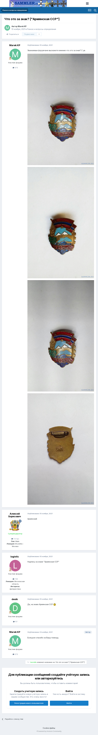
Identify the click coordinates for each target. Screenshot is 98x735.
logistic (14, 556)
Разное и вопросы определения (41, 29)
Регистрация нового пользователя (28, 703)
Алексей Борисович (14, 515)
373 (16, 68)
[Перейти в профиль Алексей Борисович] (15, 525)
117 (16, 622)
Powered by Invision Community (49, 731)
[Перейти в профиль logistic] (15, 565)
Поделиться (13, 34)
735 (16, 579)
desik (15, 599)
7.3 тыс (16, 539)
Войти (69, 703)
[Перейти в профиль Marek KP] (7, 28)
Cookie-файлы (49, 728)
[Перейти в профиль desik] (15, 608)
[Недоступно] (60, 109)
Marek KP (22, 26)
